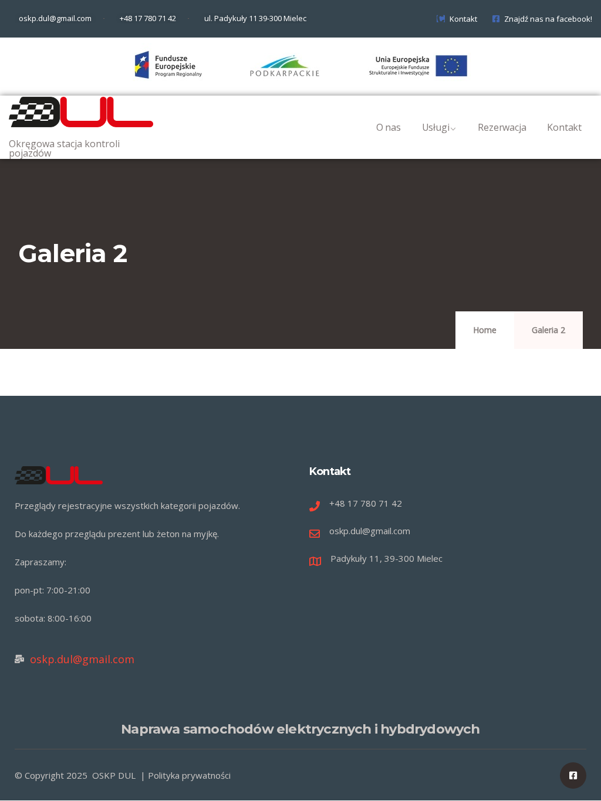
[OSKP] (81, 112)
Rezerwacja (502, 127)
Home (485, 329)
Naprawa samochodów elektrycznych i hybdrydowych (300, 729)
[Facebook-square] (573, 775)
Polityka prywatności (189, 775)
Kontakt (564, 127)
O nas (388, 127)
